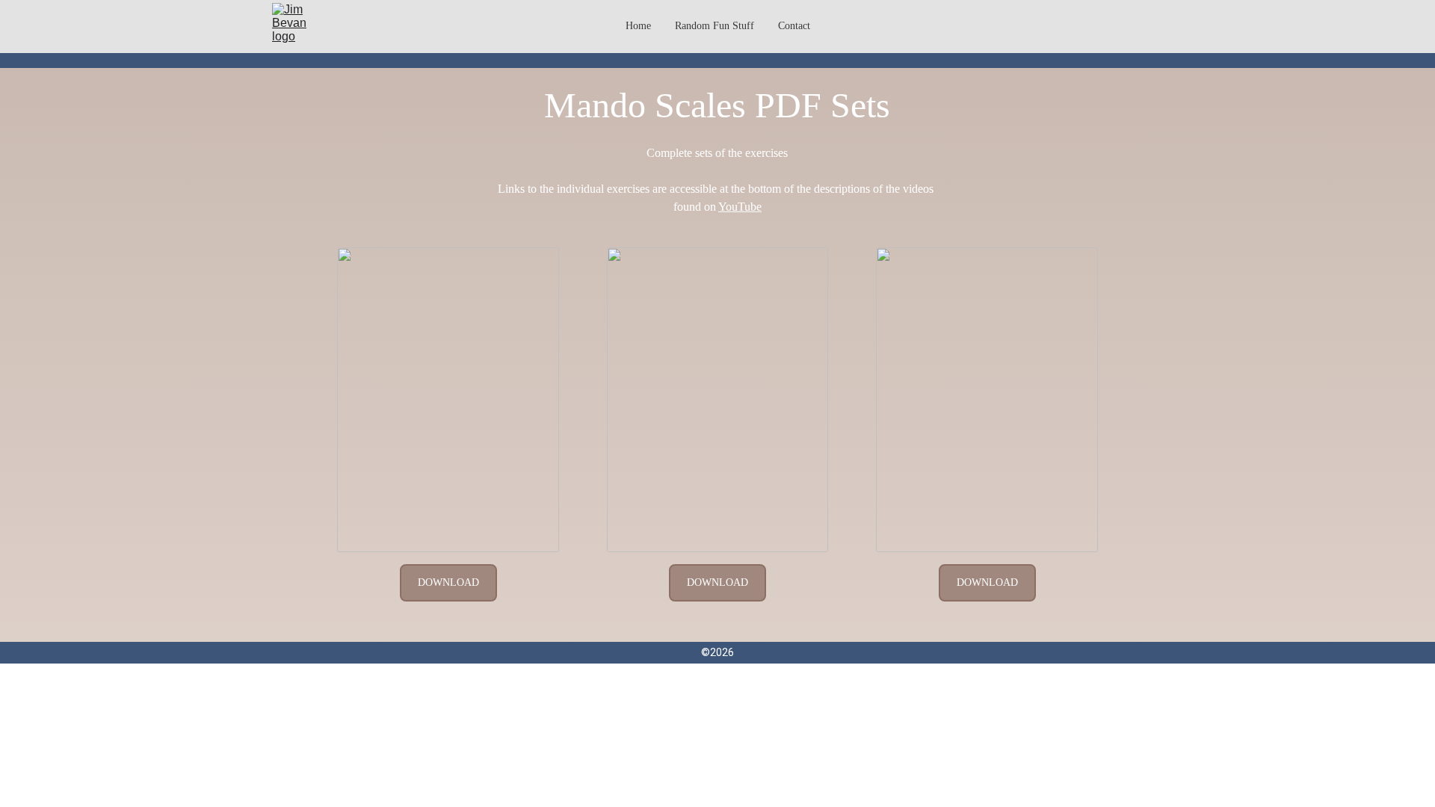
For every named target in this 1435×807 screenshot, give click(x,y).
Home (638, 25)
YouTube (740, 206)
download (448, 582)
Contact (794, 25)
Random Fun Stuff (714, 25)
